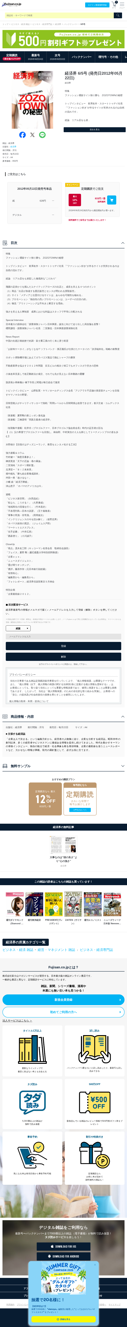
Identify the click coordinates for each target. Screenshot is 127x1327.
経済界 (58, 24)
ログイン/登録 (97, 5)
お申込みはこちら (80, 810)
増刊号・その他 (108, 57)
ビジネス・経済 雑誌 (20, 24)
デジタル (17, 215)
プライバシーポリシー (27, 1304)
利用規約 (10, 1304)
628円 (43, 200)
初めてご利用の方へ (63, 1012)
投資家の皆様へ (99, 1304)
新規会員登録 (63, 999)
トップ (5, 24)
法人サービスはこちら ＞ (17, 1020)
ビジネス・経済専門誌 (42, 24)
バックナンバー (71, 24)
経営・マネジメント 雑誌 (56, 950)
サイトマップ (115, 1304)
